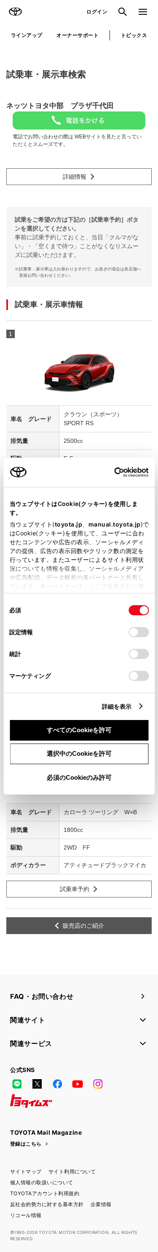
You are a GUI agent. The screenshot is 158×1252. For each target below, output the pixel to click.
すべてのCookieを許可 (79, 729)
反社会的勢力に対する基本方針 (47, 1204)
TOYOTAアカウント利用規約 (44, 1193)
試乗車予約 (74, 889)
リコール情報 (26, 1215)
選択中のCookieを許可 (79, 753)
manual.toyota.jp (114, 524)
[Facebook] (57, 1084)
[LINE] (17, 1084)
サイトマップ (26, 1171)
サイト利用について (72, 1171)
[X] (37, 1084)
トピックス (134, 35)
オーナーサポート (77, 35)
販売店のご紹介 (83, 925)
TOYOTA (15, 11)
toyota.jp (68, 524)
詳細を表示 (117, 706)
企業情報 (101, 1204)
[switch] (139, 632)
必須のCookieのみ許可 (79, 777)
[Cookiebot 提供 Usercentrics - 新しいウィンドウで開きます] (111, 472)
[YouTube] (77, 1084)
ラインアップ (27, 35)
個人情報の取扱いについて (41, 1182)
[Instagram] (97, 1084)
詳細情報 (74, 176)
